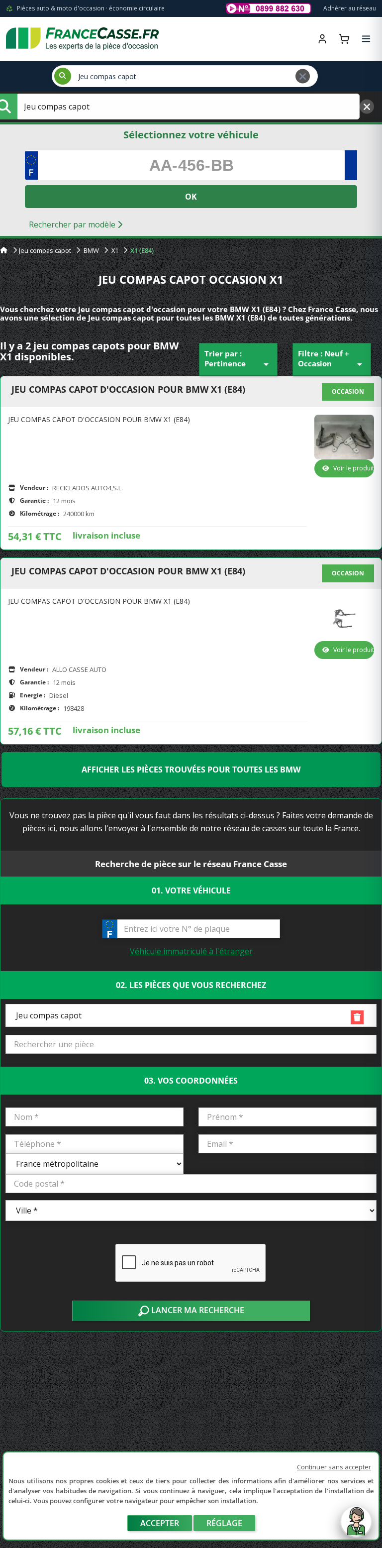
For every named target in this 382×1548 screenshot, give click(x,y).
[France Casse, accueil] (82, 38)
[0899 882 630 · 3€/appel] (268, 8)
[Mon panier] (344, 39)
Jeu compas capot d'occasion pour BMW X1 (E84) (128, 390)
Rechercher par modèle (73, 224)
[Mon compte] (322, 39)
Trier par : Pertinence (238, 359)
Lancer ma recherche (196, 1310)
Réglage (224, 1523)
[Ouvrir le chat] (356, 1527)
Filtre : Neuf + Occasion (332, 359)
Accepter (159, 1523)
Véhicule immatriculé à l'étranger (191, 951)
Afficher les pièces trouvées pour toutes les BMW (191, 769)
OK (191, 196)
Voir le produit (353, 468)
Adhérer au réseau (349, 8)
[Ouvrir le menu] (366, 39)
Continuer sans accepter (334, 1466)
